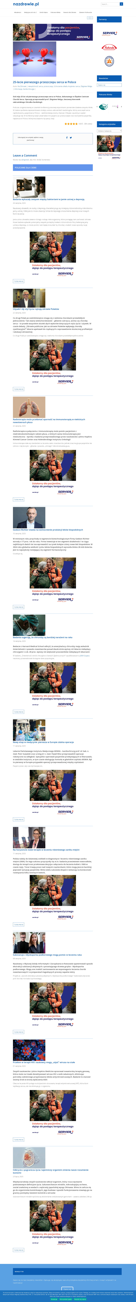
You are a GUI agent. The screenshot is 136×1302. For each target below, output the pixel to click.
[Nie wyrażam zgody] (134, 1296)
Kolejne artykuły (53, 1260)
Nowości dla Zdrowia (69, 12)
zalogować (25, 160)
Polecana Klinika (55, 12)
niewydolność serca (35, 86)
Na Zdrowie (22, 86)
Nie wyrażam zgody (66, 1299)
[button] (97, 107)
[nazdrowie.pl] (31, 4)
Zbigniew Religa (86, 86)
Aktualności (17, 12)
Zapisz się (101, 85)
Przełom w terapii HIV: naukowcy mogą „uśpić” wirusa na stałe (44, 1062)
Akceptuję (54, 1299)
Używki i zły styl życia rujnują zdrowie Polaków (36, 309)
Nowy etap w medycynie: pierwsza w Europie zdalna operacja (43, 742)
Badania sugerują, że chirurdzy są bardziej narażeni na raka (42, 637)
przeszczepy (48, 86)
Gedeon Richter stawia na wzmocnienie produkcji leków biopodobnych (48, 529)
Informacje (18, 89)
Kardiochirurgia (28, 89)
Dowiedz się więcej (80, 1299)
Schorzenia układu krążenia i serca (67, 86)
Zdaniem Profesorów (85, 12)
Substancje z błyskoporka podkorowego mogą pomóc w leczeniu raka (47, 954)
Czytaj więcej (18, 281)
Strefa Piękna (44, 12)
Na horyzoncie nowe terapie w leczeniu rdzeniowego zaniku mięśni (46, 849)
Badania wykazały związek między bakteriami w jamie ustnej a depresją (48, 199)
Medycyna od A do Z (30, 12)
